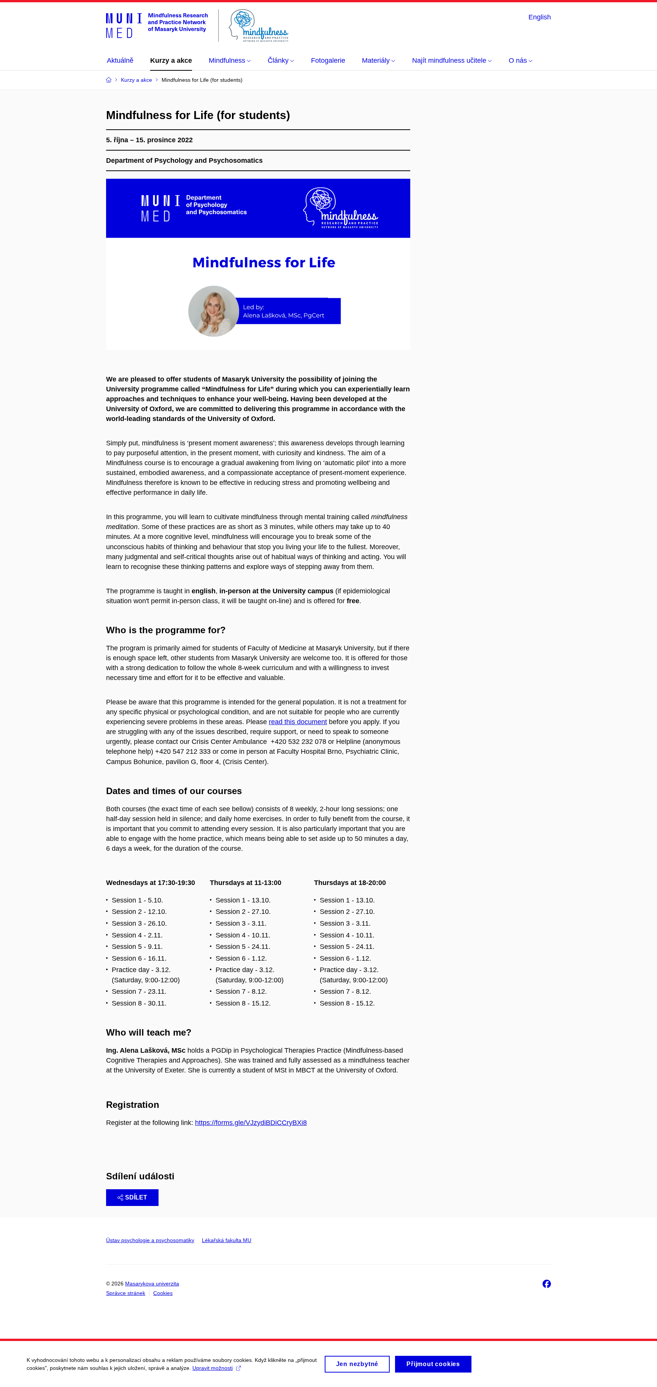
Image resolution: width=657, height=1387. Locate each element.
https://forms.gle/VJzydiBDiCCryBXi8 (251, 1122)
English (539, 17)
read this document (298, 722)
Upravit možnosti (212, 1368)
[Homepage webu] (197, 25)
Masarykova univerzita (152, 1284)
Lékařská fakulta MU (226, 1240)
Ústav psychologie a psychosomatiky (150, 1240)
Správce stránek (125, 1293)
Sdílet (136, 1197)
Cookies (163, 1293)
